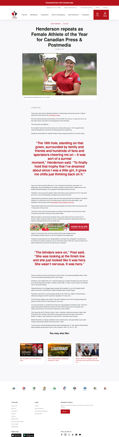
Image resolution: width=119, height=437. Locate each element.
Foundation (14, 411)
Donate (97, 7)
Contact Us (14, 406)
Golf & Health (14, 424)
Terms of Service (39, 408)
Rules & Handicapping (58, 15)
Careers (13, 416)
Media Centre (14, 419)
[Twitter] (69, 435)
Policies (37, 406)
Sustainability (14, 426)
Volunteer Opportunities (17, 421)
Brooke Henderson (56, 23)
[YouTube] (80, 435)
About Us (13, 408)
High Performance (73, 15)
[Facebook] (62, 435)
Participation (85, 15)
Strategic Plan (38, 413)
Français (105, 7)
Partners (13, 413)
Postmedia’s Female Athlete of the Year (62, 202)
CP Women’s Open (54, 115)
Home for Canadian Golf (70, 7)
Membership (33, 15)
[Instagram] (65, 435)
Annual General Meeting (41, 411)
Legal (36, 402)
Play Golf (24, 15)
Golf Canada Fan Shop (86, 7)
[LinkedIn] (76, 435)
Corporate (14, 402)
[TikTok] (73, 435)
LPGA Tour (65, 23)
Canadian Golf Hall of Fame (53, 7)
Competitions (44, 15)
